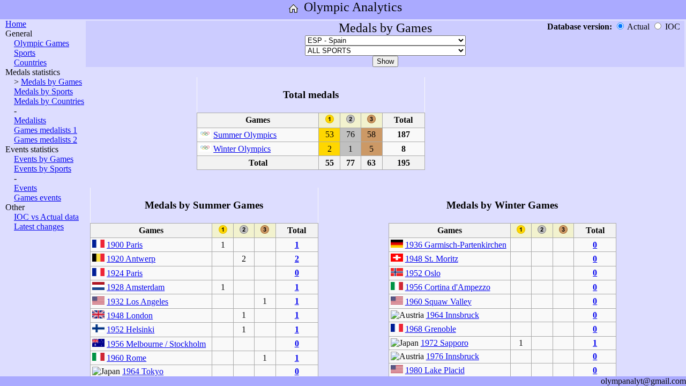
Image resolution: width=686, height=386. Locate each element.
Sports (24, 52)
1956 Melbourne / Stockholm (156, 343)
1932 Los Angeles (137, 301)
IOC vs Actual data (46, 216)
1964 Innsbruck (452, 315)
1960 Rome (126, 357)
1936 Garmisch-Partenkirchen (455, 244)
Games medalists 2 (45, 139)
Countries (30, 62)
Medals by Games (51, 81)
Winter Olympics (242, 148)
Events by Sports (42, 168)
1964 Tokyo (142, 371)
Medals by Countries (49, 101)
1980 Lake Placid (435, 370)
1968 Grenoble (430, 328)
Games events (37, 197)
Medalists (30, 120)
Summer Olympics (245, 134)
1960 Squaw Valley (438, 301)
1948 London (130, 315)
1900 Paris (125, 244)
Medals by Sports (43, 91)
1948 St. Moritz (431, 258)
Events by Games (43, 159)
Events (25, 187)
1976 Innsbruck (452, 356)
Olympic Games (41, 43)
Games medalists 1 (45, 130)
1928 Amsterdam (136, 287)
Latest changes (39, 226)
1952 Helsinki (130, 329)
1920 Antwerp (131, 258)
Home (15, 23)
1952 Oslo (423, 273)
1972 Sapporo (444, 342)
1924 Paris (125, 273)
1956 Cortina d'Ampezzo (447, 287)
